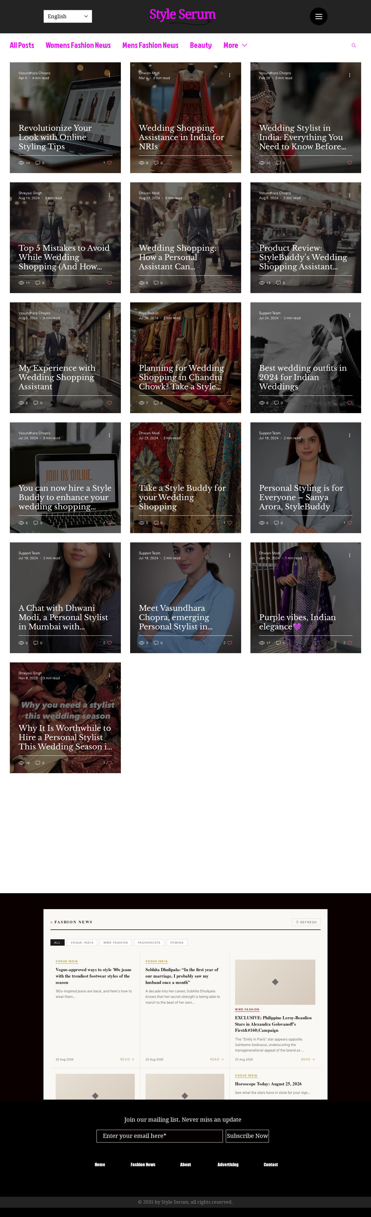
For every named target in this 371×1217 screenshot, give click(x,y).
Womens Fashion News (78, 45)
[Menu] (319, 16)
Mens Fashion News (150, 45)
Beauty (201, 45)
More (230, 45)
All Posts (22, 45)
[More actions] (111, 75)
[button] (354, 46)
